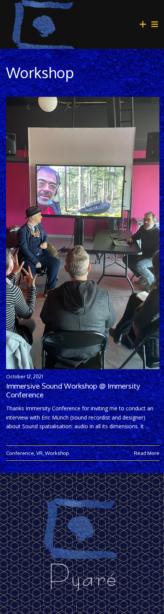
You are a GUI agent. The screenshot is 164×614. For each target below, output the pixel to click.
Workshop (57, 453)
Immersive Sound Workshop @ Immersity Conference (73, 390)
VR (39, 453)
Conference (20, 453)
